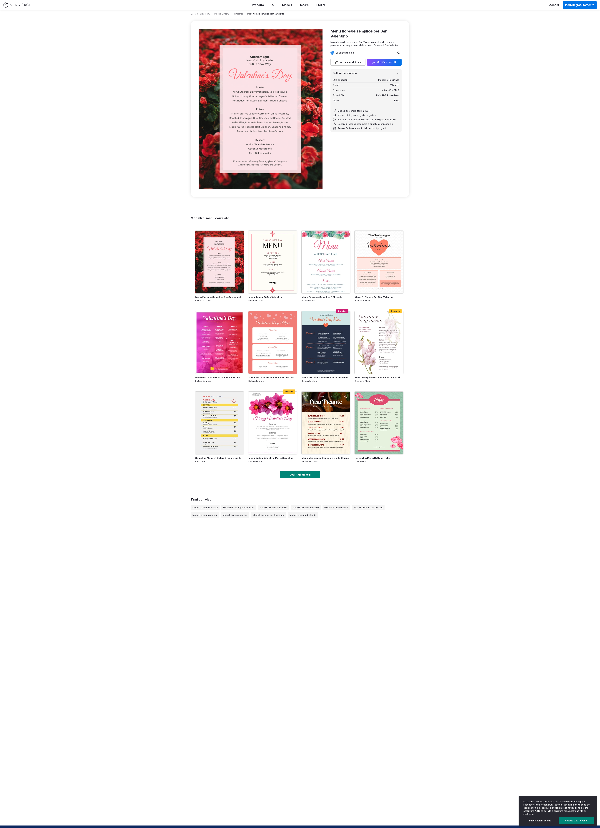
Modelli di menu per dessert (368, 507)
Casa (193, 14)
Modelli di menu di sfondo (303, 515)
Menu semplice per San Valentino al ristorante (379, 377)
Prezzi (320, 5)
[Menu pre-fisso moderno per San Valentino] (326, 342)
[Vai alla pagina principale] (17, 5)
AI (273, 5)
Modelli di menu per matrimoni (238, 507)
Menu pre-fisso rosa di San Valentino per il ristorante (219, 377)
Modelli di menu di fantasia (273, 507)
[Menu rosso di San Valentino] (272, 262)
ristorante (238, 14)
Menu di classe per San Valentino (374, 297)
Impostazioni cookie (540, 820)
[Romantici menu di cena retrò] (379, 423)
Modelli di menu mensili (336, 507)
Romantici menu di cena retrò (372, 458)
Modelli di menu (221, 14)
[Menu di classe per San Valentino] (379, 262)
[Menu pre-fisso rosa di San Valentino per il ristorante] (219, 342)
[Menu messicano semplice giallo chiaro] (326, 423)
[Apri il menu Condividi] (398, 52)
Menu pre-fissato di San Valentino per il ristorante (272, 377)
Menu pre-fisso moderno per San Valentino (326, 377)
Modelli (287, 5)
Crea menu (205, 14)
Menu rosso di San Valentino (265, 297)
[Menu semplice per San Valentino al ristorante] (379, 342)
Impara (304, 5)
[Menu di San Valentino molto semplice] (272, 423)
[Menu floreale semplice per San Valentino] (219, 262)
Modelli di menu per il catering (268, 515)
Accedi (554, 5)
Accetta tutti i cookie (576, 820)
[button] (347, 62)
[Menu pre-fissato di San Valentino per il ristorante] (272, 342)
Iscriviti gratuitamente (579, 5)
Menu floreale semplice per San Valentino (219, 297)
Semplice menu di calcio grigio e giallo (218, 458)
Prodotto (258, 5)
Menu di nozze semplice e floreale (322, 297)
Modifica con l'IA (387, 62)
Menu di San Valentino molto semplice (270, 458)
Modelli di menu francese (306, 507)
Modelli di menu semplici (205, 507)
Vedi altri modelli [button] (300, 474)
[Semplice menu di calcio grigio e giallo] (219, 423)
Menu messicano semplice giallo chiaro (325, 458)
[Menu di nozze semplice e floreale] (326, 262)
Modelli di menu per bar (204, 515)
